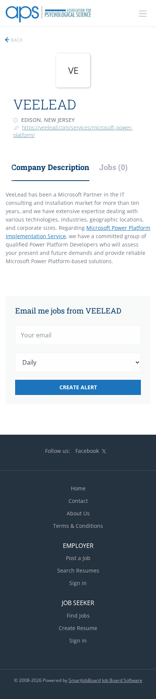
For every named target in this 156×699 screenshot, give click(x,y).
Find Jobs (78, 615)
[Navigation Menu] (143, 13)
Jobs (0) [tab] (113, 167)
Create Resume (78, 628)
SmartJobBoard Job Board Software (105, 680)
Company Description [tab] (50, 167)
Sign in (78, 583)
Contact (78, 500)
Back (16, 40)
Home (78, 488)
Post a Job (78, 558)
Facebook (87, 450)
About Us (78, 513)
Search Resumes (78, 570)
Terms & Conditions (78, 525)
